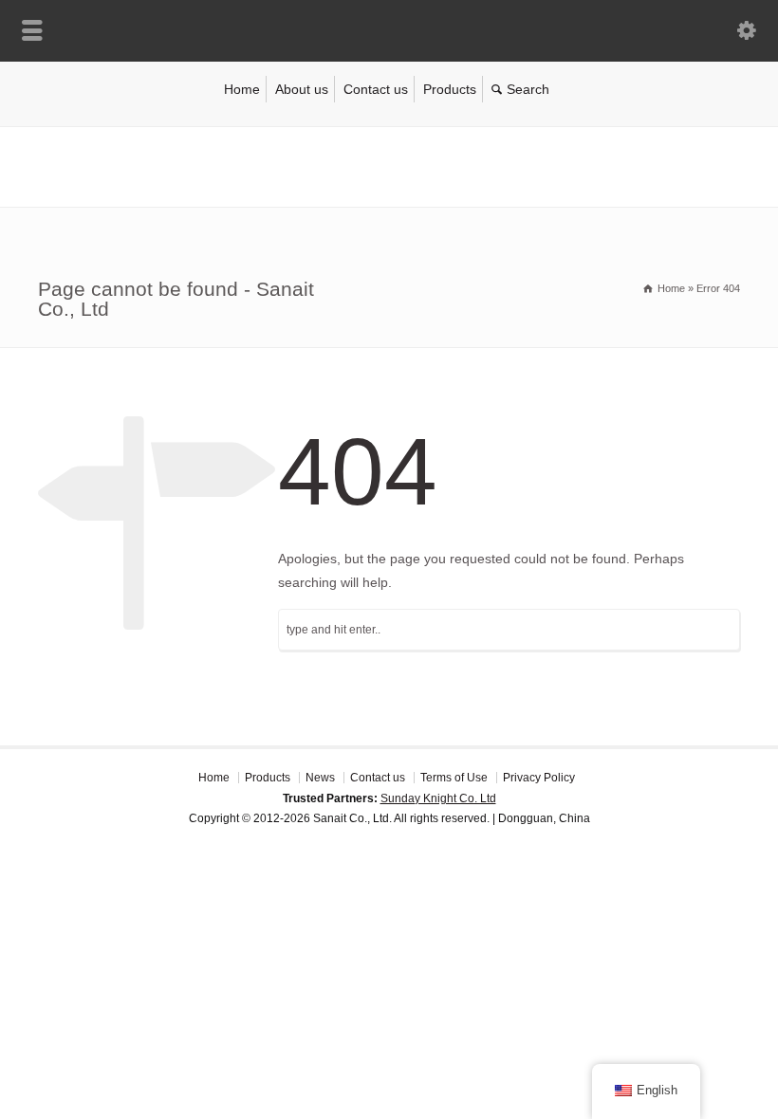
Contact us (375, 89)
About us (301, 89)
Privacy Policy (539, 777)
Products (449, 89)
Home (242, 89)
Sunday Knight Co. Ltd (438, 798)
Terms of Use (454, 777)
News (320, 777)
